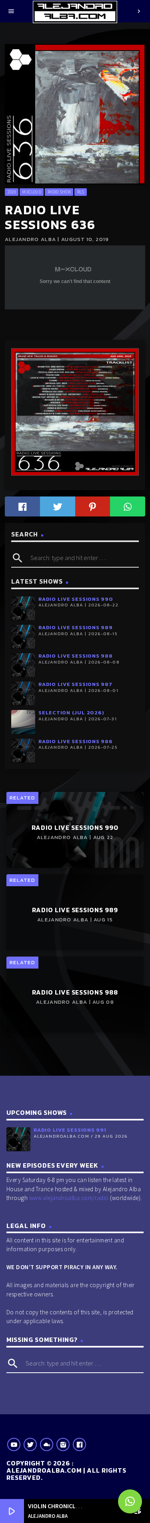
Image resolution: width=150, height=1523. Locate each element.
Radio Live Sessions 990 (75, 599)
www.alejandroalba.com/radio (69, 1198)
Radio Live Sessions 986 (75, 741)
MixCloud (31, 192)
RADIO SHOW (59, 192)
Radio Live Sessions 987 (75, 684)
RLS (80, 192)
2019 (11, 192)
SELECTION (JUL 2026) (71, 712)
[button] (130, 1501)
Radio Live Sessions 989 (75, 627)
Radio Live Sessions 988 (75, 656)
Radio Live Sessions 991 (70, 1130)
